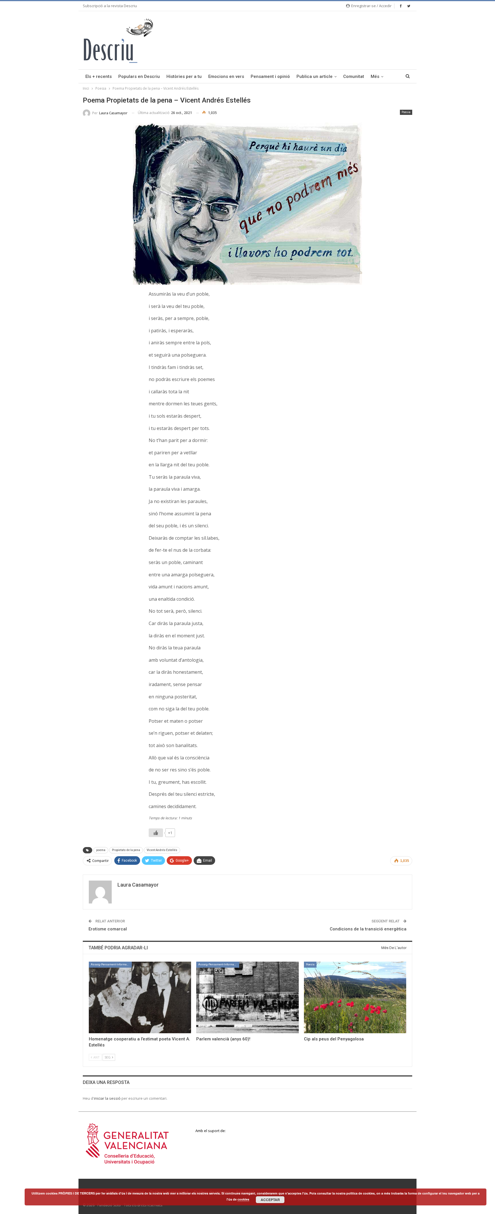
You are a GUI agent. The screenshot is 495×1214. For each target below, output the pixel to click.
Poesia (406, 112)
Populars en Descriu (139, 76)
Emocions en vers (226, 76)
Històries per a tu (184, 76)
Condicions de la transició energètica (368, 929)
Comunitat (353, 76)
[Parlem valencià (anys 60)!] (247, 997)
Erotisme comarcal (108, 929)
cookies (243, 1199)
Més (375, 76)
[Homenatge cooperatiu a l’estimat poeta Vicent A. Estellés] (140, 997)
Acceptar (270, 1199)
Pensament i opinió (270, 76)
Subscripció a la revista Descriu (110, 5)
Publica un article (314, 76)
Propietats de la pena (126, 850)
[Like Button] (156, 832)
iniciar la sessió (107, 1098)
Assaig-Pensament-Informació (110, 964)
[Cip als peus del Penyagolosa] (355, 997)
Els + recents (98, 76)
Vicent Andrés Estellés (162, 850)
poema (100, 850)
